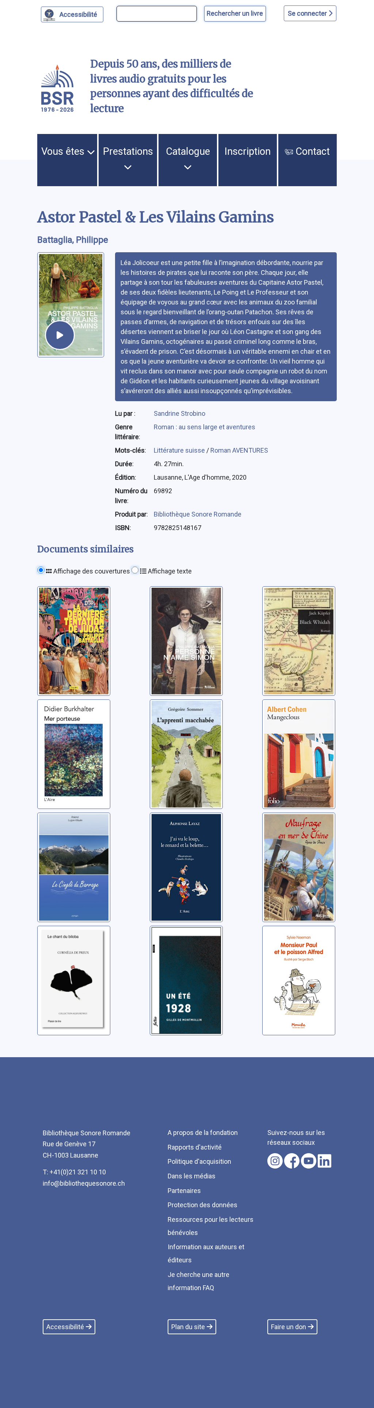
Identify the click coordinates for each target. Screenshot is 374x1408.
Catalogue (188, 151)
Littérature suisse (180, 450)
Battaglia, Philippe (72, 240)
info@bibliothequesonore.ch (84, 1183)
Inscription (248, 151)
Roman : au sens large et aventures (204, 427)
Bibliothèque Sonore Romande (197, 514)
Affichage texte (169, 571)
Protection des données (202, 1205)
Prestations (128, 151)
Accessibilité (78, 14)
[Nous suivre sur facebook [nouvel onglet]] (291, 1161)
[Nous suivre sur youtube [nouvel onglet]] (308, 1161)
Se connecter (308, 13)
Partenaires (184, 1190)
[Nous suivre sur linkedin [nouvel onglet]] (324, 1161)
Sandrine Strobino (179, 413)
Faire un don (288, 1327)
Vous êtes (64, 151)
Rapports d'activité (195, 1147)
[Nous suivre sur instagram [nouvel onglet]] (275, 1161)
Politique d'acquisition (199, 1161)
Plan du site (188, 1327)
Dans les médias (191, 1176)
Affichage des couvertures (91, 571)
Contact (311, 151)
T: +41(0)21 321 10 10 (74, 1172)
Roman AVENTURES (239, 450)
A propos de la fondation (203, 1132)
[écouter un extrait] (60, 335)
